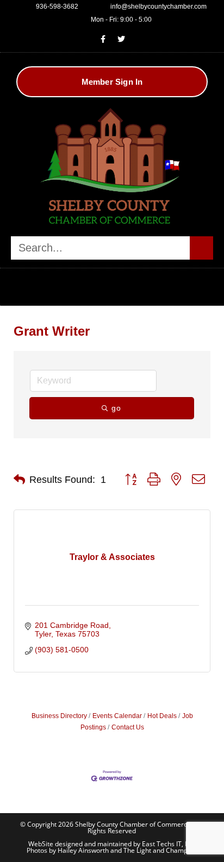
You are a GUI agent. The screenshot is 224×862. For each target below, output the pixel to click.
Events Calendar (117, 716)
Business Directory (59, 716)
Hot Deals (162, 716)
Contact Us (127, 727)
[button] (112, 284)
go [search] (116, 408)
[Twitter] (121, 39)
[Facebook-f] (103, 39)
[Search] (201, 248)
